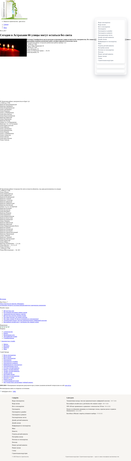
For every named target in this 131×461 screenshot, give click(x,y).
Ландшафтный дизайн (10, 336)
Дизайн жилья (8, 372)
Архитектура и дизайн (8, 341)
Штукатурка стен (9, 311)
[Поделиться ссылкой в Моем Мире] (6, 327)
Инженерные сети (9, 335)
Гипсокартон (7, 360)
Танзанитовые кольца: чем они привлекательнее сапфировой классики (25, 320)
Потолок (6, 377)
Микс (5, 27)
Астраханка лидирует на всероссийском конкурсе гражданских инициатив (23, 305)
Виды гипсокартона (10, 355)
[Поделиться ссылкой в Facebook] (3, 327)
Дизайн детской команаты (11, 371)
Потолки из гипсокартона (11, 376)
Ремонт (6, 333)
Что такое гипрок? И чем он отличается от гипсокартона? (21, 319)
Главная (6, 24)
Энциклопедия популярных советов (15, 314)
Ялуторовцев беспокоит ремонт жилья (15, 312)
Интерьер (6, 346)
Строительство (8, 331)
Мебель (6, 344)
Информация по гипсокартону (13, 364)
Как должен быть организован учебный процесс (18, 382)
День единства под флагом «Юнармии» (12, 303)
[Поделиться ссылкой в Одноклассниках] (8, 327)
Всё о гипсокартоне (10, 358)
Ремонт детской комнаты (11, 369)
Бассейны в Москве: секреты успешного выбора (81, 413)
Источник (3, 299)
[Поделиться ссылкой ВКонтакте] (1, 327)
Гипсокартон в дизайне (11, 361)
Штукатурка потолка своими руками (15, 315)
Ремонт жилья (8, 379)
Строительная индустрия (11, 381)
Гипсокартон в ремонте (11, 363)
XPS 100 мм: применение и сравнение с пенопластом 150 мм (85, 406)
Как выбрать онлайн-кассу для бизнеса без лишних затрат (21, 322)
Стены (14, 450)
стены (12, 377)
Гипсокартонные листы (11, 366)
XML (14, 391)
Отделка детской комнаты (11, 368)
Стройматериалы (9, 338)
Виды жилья (7, 356)
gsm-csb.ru (68, 385)
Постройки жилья (9, 374)
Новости (6, 347)
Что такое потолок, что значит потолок (15, 317)
